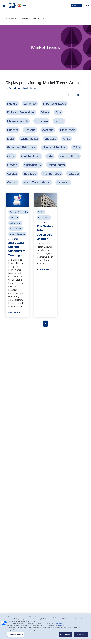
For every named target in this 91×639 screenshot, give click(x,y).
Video (45, 112)
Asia (58, 112)
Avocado (47, 130)
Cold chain (41, 121)
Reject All (80, 634)
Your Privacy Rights (16, 634)
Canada (12, 174)
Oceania (12, 165)
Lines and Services (54, 147)
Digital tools (67, 130)
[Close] (87, 617)
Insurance (63, 182)
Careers (12, 182)
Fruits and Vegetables (21, 112)
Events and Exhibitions (21, 147)
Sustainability (32, 165)
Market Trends (52, 174)
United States (56, 165)
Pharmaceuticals (17, 121)
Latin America (29, 139)
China (76, 147)
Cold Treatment (30, 156)
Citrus (11, 156)
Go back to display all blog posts (23, 88)
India (50, 156)
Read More (13, 312)
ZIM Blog (20, 18)
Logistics (50, 139)
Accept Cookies (65, 634)
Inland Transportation (37, 182)
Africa (66, 139)
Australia (73, 174)
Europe (59, 121)
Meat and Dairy (69, 156)
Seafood (30, 130)
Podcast (12, 130)
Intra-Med (30, 174)
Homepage (10, 18)
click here (58, 623)
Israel (10, 139)
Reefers (12, 103)
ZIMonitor (30, 103)
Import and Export (54, 103)
